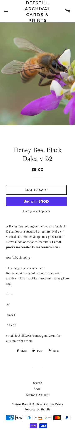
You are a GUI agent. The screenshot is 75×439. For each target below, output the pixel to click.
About (37, 389)
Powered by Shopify (37, 409)
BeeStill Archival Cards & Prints (37, 11)
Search (37, 383)
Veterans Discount (37, 395)
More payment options (36, 211)
